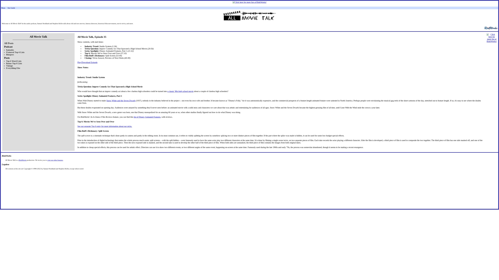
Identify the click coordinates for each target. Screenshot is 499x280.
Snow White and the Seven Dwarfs (120, 101)
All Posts (8, 43)
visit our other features (55, 160)
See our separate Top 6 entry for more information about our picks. (104, 126)
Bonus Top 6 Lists (14, 63)
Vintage (9, 66)
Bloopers (10, 55)
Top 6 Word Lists (13, 61)
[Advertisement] (236, 174)
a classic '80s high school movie (180, 91)
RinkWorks (22, 160)
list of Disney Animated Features (147, 117)
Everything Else (13, 68)
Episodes (10, 50)
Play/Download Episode (87, 62)
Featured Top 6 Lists (15, 52)
